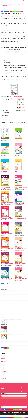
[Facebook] (4, 11)
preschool (16, 189)
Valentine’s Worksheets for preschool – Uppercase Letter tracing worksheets (7, 188)
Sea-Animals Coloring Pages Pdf (6, 278)
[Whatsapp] (15, 11)
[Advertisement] (14, 308)
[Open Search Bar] (23, 1)
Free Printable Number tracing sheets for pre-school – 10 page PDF (20, 249)
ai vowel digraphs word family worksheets (9, 290)
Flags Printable (3, 358)
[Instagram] (20, 11)
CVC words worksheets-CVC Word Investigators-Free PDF (6, 233)
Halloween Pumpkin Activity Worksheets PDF (19, 233)
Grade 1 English (3, 361)
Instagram (21, 412)
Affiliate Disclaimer (9, 412)
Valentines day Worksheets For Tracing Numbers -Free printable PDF (7, 218)
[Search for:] (14, 406)
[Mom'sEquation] (2, 1)
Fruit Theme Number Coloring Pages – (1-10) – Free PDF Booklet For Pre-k (21, 279)
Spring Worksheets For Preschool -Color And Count (6, 171)
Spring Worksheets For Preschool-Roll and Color (6, 155)
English (15, 204)
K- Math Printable (3, 219)
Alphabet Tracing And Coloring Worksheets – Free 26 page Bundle (20, 203)
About (2, 402)
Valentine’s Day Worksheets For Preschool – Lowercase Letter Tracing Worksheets (21, 188)
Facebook (17, 412)
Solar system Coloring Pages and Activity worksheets (20, 155)
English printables (18, 204)
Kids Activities (3, 368)
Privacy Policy (14, 412)
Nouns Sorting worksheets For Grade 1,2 (20, 264)
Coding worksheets (3, 355)
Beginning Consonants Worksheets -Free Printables (7, 249)
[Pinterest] (9, 11)
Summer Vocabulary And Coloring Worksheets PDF (6, 140)
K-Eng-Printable (22, 204)
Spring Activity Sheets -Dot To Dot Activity (20, 171)
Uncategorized (4, 289)
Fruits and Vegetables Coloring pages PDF (7, 264)
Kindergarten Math (3, 371)
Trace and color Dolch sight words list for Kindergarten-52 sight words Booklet (20, 218)
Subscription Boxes (3, 378)
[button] (18, 96)
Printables (10, 189)
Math (5, 219)
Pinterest (24, 412)
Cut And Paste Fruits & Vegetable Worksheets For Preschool (13, 292)
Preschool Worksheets (6, 189)
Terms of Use (4, 412)
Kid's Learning (3, 365)
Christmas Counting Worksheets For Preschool (7, 203)
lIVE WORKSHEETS (4, 372)
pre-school (2, 189)
